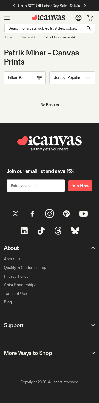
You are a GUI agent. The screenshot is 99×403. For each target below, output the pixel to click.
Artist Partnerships (20, 284)
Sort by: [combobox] (67, 77)
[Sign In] (78, 17)
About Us (12, 258)
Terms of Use (15, 293)
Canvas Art (28, 37)
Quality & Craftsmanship (25, 267)
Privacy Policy (16, 276)
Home (8, 37)
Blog (8, 302)
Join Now (80, 185)
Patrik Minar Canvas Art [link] (59, 37)
